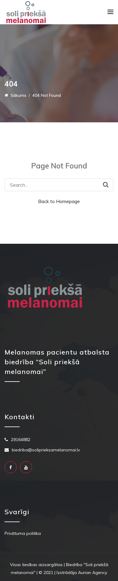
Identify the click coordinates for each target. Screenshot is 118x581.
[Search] (105, 184)
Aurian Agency (92, 572)
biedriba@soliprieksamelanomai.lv (46, 450)
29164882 (20, 439)
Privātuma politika (23, 533)
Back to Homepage (59, 201)
